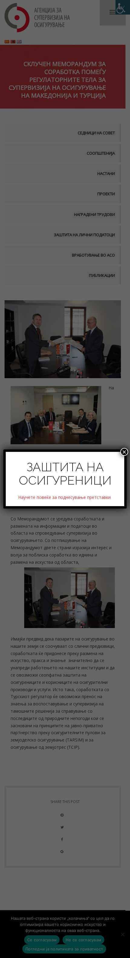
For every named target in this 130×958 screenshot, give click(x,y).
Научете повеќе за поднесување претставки (65, 497)
